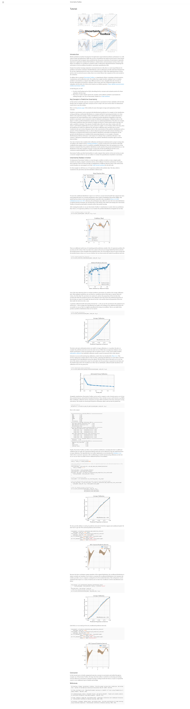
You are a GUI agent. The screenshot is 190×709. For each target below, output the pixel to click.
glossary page (80, 108)
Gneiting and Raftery (92, 143)
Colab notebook (105, 96)
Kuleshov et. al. (117, 453)
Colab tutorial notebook (98, 165)
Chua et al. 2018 (114, 199)
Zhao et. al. (115, 356)
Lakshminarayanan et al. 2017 (77, 201)
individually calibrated (75, 353)
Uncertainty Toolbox (76, 2)
